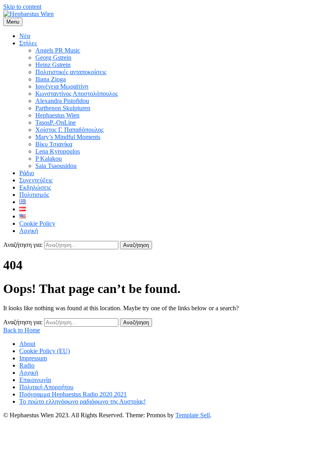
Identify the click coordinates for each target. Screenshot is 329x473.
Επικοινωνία (35, 379)
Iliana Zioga (50, 79)
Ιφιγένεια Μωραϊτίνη (61, 86)
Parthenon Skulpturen (62, 108)
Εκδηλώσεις (35, 187)
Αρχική (28, 230)
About (27, 343)
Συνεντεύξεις (36, 180)
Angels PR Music (57, 50)
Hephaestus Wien (57, 115)
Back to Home (21, 330)
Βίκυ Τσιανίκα (53, 144)
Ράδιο (26, 173)
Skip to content (22, 6)
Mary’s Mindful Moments (67, 136)
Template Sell (192, 415)
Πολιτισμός (34, 194)
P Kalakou (48, 158)
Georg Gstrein (53, 57)
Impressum (33, 358)
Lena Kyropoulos (57, 151)
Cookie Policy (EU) (44, 351)
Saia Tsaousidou (56, 165)
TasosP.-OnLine (55, 122)
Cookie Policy (37, 223)
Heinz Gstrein (53, 64)
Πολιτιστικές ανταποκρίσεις (70, 72)
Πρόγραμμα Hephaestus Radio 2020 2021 (73, 394)
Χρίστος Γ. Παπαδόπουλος (69, 129)
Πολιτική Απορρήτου (46, 387)
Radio (27, 365)
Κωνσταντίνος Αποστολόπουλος (76, 93)
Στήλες (28, 43)
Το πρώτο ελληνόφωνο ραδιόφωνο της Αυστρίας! (82, 401)
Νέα (24, 35)
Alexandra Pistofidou (62, 100)
